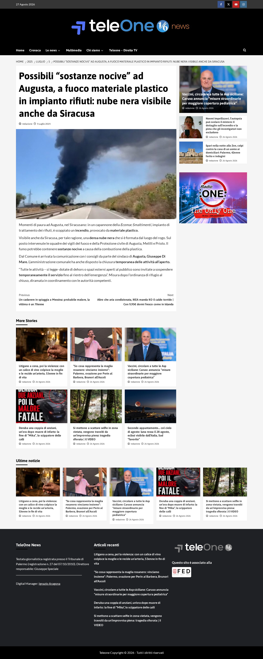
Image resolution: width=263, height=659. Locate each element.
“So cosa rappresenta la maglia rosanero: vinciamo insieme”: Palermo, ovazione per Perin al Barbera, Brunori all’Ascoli (131, 576)
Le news (51, 50)
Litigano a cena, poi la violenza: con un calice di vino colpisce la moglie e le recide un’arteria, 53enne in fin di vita (129, 558)
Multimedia (74, 50)
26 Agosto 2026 (43, 382)
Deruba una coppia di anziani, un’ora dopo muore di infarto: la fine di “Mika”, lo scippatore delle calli (127, 605)
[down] (59, 50)
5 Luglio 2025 (44, 123)
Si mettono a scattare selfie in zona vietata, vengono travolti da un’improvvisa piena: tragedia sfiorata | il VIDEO (128, 620)
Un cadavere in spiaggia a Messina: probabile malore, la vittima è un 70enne (54, 299)
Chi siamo (93, 50)
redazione (27, 123)
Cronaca (35, 50)
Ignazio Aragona (49, 583)
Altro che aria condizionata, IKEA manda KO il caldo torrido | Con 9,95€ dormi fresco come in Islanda (135, 299)
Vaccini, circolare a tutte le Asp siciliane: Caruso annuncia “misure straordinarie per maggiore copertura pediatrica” (213, 98)
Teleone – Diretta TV (123, 50)
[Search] (244, 50)
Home (20, 50)
